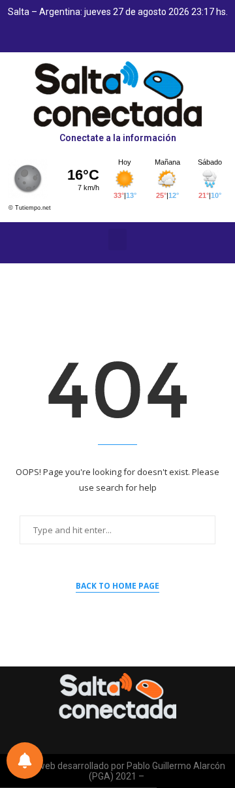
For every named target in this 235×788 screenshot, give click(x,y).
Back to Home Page (117, 585)
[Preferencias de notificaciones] (25, 760)
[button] (117, 239)
